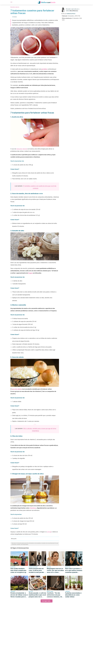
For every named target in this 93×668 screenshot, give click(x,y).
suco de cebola (17, 389)
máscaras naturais (21, 149)
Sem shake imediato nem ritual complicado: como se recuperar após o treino (19, 570)
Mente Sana (50, 591)
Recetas (31, 591)
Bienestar (67, 567)
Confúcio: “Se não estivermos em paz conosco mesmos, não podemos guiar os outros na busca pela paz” (55, 595)
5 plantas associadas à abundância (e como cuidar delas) (73, 595)
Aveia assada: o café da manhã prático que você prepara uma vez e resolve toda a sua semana (37, 595)
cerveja (49, 532)
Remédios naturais (14, 7)
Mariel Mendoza (74, 10)
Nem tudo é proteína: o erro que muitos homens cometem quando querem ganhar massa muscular (73, 570)
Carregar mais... (46, 601)
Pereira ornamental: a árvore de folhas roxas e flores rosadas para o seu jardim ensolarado (19, 595)
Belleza (49, 567)
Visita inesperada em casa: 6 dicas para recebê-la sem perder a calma (37, 570)
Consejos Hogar (33, 567)
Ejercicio (12, 567)
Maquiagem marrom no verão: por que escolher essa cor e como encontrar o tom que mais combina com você (55, 570)
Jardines (12, 591)
